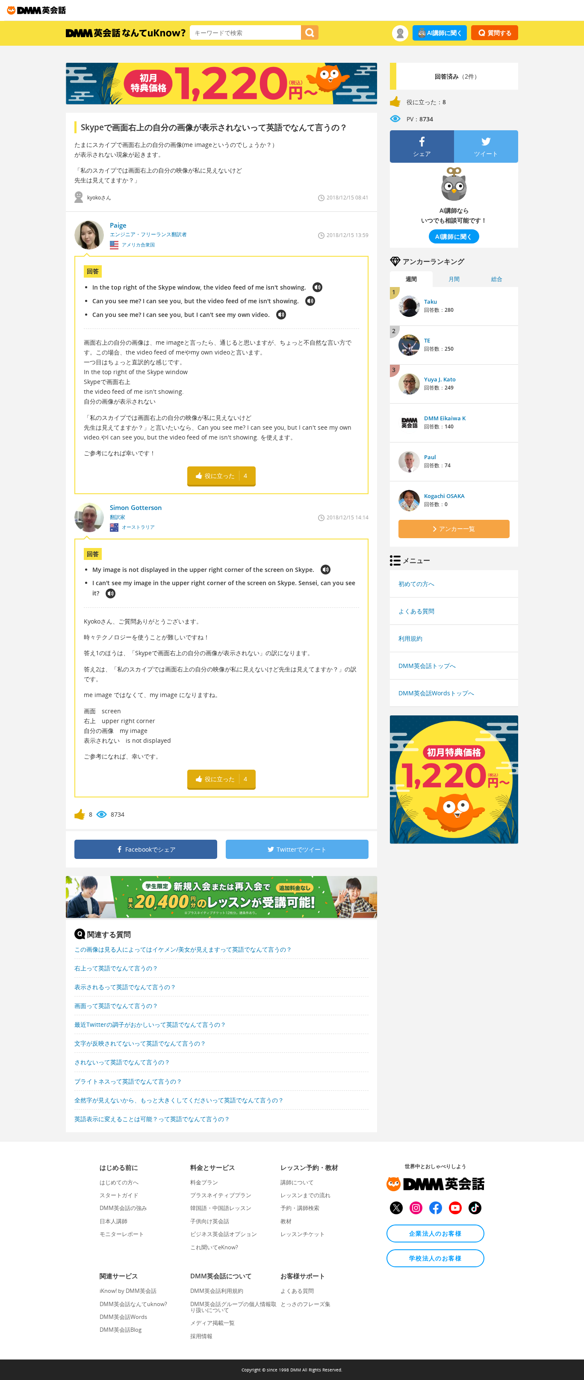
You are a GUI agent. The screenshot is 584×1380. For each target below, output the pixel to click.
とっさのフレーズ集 (305, 1304)
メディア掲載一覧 (212, 1323)
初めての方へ (416, 584)
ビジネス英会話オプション (223, 1234)
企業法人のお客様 (435, 1233)
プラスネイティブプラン (220, 1195)
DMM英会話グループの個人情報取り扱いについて (233, 1307)
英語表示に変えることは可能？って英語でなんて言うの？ (152, 1119)
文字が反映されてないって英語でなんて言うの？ (140, 1043)
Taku (430, 301)
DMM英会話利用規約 (216, 1291)
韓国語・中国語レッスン (220, 1208)
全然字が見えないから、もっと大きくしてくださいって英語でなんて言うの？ (179, 1100)
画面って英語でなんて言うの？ (116, 1006)
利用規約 (410, 638)
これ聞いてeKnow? (214, 1247)
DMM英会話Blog (121, 1329)
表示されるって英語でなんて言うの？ (125, 987)
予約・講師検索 (299, 1208)
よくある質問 (416, 611)
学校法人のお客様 (435, 1258)
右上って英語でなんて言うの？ (116, 968)
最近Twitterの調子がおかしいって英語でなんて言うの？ (150, 1024)
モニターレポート (122, 1234)
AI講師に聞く (445, 33)
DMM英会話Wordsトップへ (436, 693)
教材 (286, 1221)
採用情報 (201, 1336)
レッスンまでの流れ (305, 1195)
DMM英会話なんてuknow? (133, 1304)
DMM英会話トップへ (427, 666)
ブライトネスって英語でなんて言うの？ (128, 1081)
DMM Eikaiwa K (445, 418)
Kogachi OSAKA (444, 496)
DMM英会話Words (123, 1317)
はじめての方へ (119, 1182)
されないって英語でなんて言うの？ (122, 1062)
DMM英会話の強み (123, 1208)
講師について (297, 1182)
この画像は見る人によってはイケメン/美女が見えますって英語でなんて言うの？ (183, 949)
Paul (430, 457)
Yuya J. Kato (440, 379)
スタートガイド (119, 1195)
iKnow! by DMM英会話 (128, 1291)
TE (427, 340)
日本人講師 (113, 1221)
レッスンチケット (302, 1234)
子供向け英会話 (209, 1221)
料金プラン (204, 1182)
